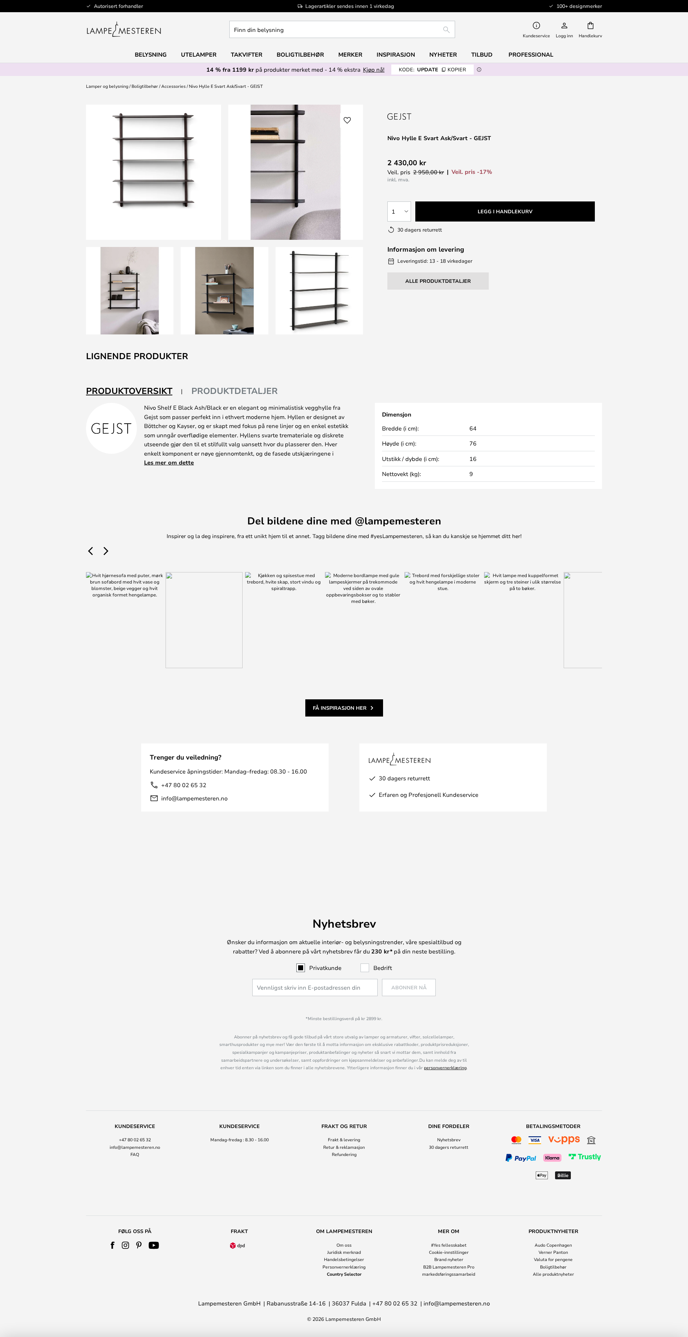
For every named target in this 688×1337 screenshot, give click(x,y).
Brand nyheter (448, 1259)
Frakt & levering (344, 1139)
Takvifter (246, 54)
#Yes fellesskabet (449, 1245)
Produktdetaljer (234, 391)
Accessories (173, 86)
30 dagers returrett (448, 1147)
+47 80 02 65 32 (183, 785)
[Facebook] (113, 1245)
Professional (530, 54)
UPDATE (432, 69)
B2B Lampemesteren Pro (448, 1267)
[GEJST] (413, 116)
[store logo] (124, 29)
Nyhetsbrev (448, 1139)
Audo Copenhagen (553, 1245)
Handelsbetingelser (344, 1259)
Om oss (344, 1245)
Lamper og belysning (107, 86)
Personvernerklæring (344, 1267)
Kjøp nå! (373, 69)
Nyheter (443, 54)
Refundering (344, 1154)
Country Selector (344, 1274)
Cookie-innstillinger (449, 1252)
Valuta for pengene (553, 1259)
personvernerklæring (445, 1067)
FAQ (134, 1154)
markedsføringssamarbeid (448, 1274)
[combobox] (342, 29)
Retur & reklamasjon (344, 1147)
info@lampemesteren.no (194, 798)
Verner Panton (553, 1252)
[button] (129, 290)
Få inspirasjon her (340, 707)
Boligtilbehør (145, 86)
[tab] (134, 391)
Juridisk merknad (344, 1252)
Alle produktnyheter (553, 1274)
